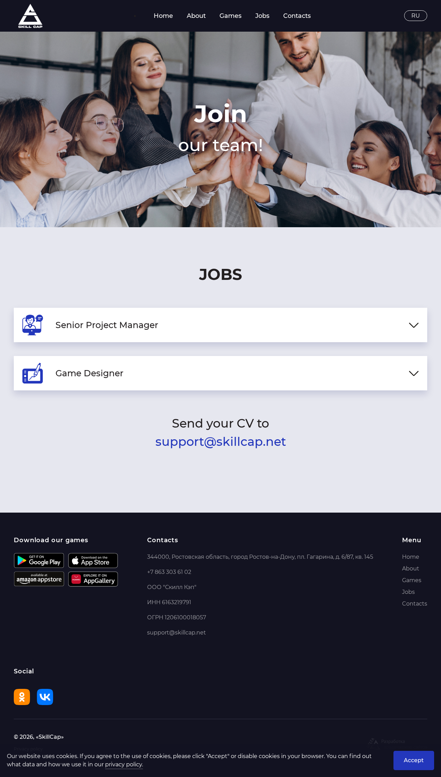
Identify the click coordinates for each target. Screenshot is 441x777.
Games (230, 16)
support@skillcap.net (220, 441)
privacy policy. (124, 764)
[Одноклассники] (22, 697)
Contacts (297, 16)
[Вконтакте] (45, 697)
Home (163, 16)
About (196, 16)
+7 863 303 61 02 (169, 572)
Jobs (262, 16)
